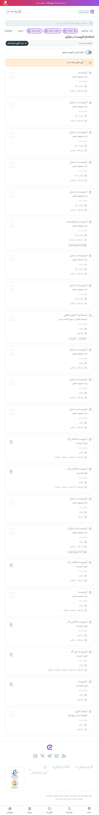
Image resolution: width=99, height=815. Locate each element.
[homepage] (49, 747)
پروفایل (10, 812)
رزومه (29, 812)
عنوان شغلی (36, 31)
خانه (89, 812)
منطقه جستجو (54, 31)
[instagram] (35, 756)
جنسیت (20, 31)
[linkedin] (56, 756)
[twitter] (42, 756)
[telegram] (49, 756)
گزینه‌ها (69, 812)
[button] (86, 30)
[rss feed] (63, 756)
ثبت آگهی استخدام (16, 43)
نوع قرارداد (8, 31)
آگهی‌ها (50, 812)
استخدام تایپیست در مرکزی (79, 37)
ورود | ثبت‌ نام (12, 11)
